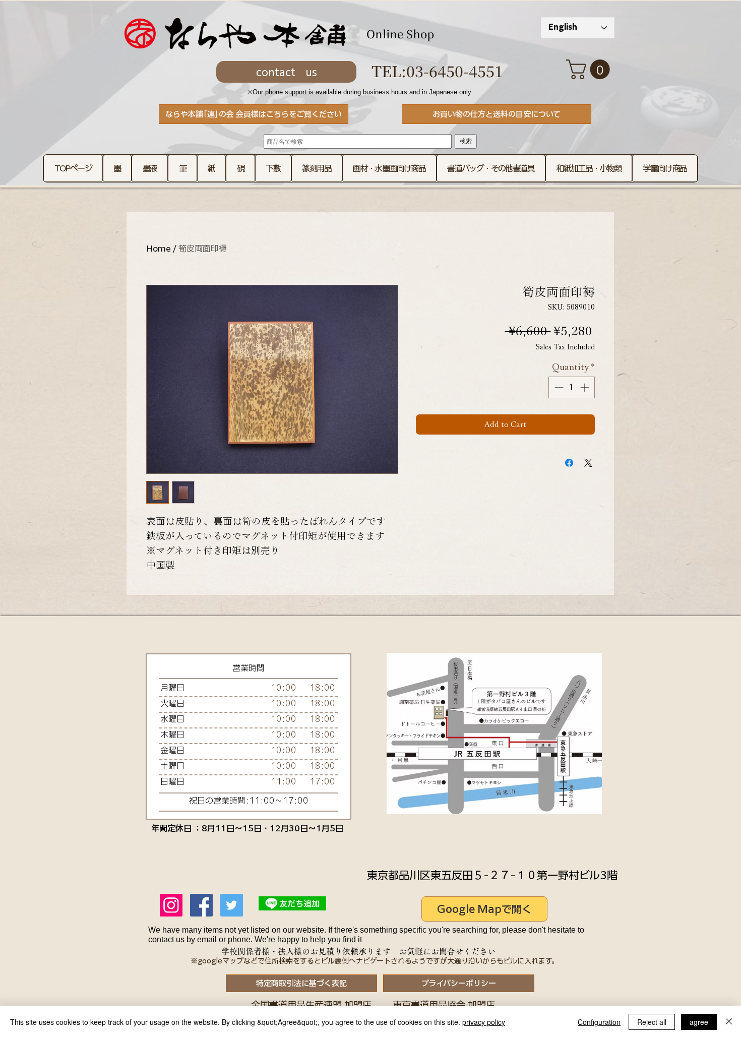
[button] (590, 69)
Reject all (651, 1022)
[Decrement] (558, 387)
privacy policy (483, 1022)
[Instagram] (171, 905)
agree (699, 1022)
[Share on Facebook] (569, 463)
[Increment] (585, 387)
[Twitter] (231, 905)
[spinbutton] (572, 387)
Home (158, 249)
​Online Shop (400, 33)
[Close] (729, 1022)
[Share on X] (588, 463)
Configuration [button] (599, 1022)
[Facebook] (201, 905)
